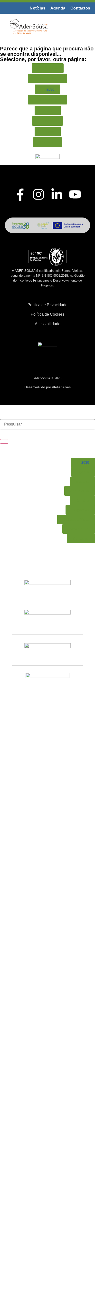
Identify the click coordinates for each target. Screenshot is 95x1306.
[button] (80, 25)
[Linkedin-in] (57, 194)
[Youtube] (75, 194)
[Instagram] (38, 194)
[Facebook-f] (20, 195)
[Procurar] (4, 441)
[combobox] (47, 424)
